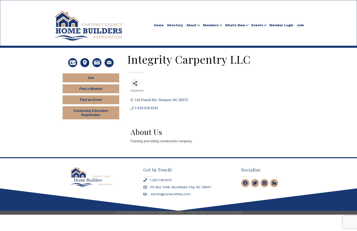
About (191, 25)
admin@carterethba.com (170, 194)
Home (159, 25)
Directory (175, 25)
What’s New (235, 25)
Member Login (281, 25)
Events (257, 25)
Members (211, 25)
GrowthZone (233, 212)
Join (300, 25)
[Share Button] (135, 83)
